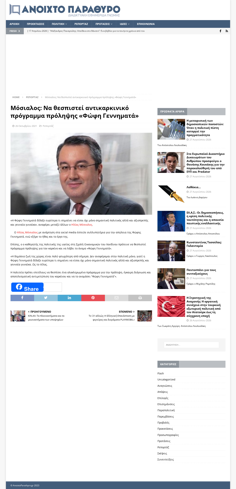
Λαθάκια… (194, 187)
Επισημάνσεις (166, 404)
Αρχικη (14, 24)
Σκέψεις (162, 453)
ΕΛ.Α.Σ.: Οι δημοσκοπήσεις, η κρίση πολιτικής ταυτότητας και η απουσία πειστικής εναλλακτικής (205, 218)
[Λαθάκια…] (171, 194)
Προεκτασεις (35, 24)
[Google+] (227, 31)
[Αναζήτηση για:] (191, 345)
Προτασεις (103, 24)
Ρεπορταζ (81, 24)
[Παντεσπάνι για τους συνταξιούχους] (171, 278)
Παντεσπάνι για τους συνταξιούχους (201, 271)
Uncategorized (166, 379)
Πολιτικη (58, 24)
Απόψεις (162, 392)
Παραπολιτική (166, 410)
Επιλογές (162, 398)
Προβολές (163, 422)
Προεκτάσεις (165, 428)
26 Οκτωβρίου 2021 (26, 126)
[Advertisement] (118, 66)
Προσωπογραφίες (168, 435)
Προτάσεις (163, 441)
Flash (160, 373)
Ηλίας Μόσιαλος (81, 224)
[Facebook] (220, 31)
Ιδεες (123, 24)
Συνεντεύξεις (165, 459)
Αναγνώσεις (164, 385)
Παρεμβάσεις (165, 416)
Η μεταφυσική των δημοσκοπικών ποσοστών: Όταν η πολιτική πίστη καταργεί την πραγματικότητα (205, 128)
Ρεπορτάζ (48, 126)
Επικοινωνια (146, 24)
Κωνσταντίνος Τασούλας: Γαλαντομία (204, 244)
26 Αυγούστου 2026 (200, 320)
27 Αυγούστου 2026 (200, 139)
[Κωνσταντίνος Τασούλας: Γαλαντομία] (171, 251)
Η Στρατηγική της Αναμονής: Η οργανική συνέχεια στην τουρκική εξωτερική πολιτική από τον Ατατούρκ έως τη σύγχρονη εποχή (204, 307)
